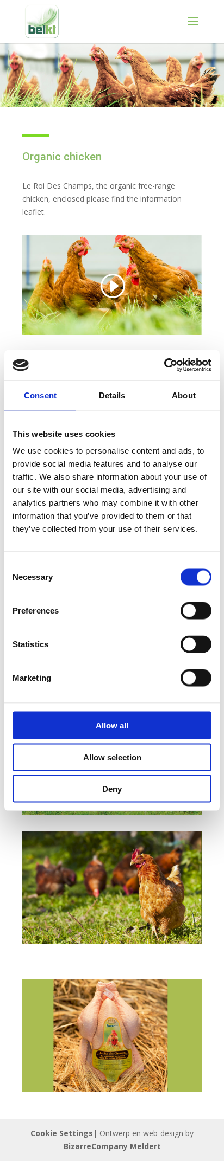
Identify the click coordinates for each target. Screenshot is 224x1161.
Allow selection (112, 757)
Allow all (112, 725)
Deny (112, 789)
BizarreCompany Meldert (112, 1146)
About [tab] (184, 394)
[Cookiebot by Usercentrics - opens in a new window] (163, 365)
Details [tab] (112, 394)
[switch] (196, 611)
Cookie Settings (61, 1133)
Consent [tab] (40, 394)
